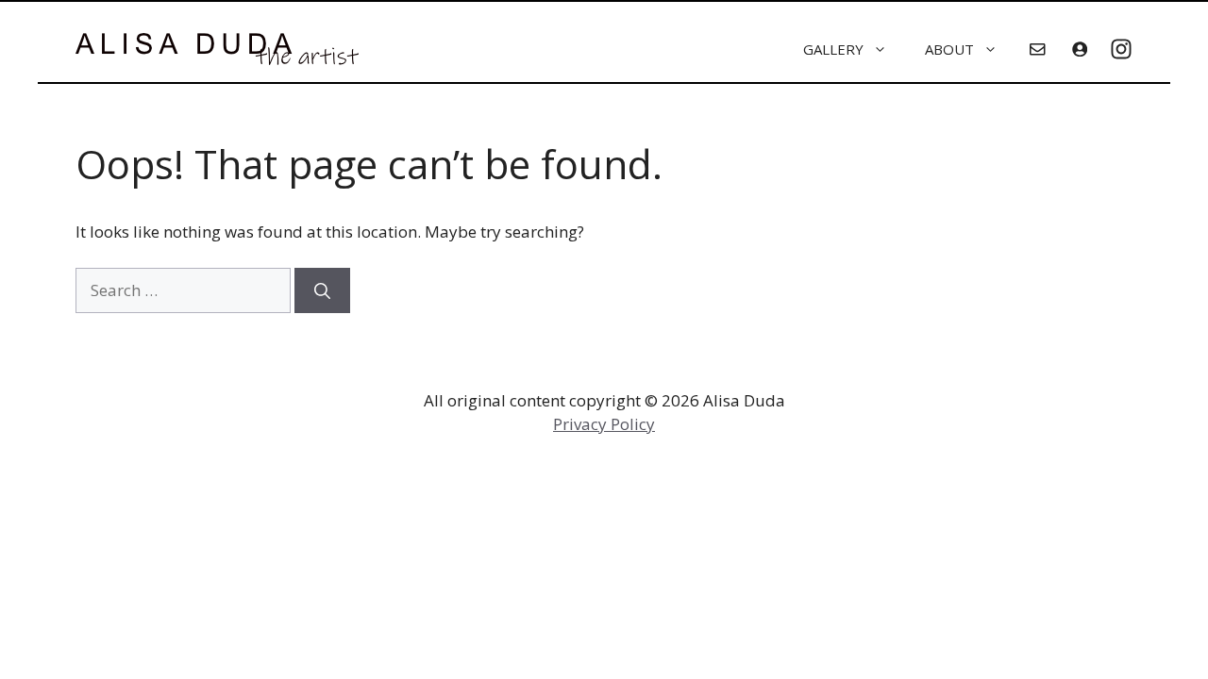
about (949, 49)
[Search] (322, 290)
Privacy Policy (604, 424)
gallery (833, 49)
